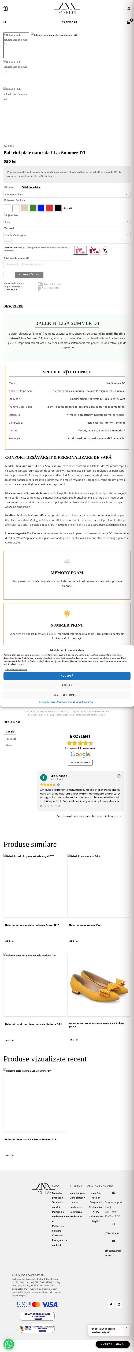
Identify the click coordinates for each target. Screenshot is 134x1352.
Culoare (9, 200)
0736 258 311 (11, 289)
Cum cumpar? (77, 1193)
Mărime (22, 187)
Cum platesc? (77, 1197)
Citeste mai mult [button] (50, 806)
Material (9, 228)
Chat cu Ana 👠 (114, 1344)
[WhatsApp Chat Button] (8, 1344)
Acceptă (67, 676)
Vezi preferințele (67, 695)
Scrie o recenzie (80, 762)
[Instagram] (119, 1304)
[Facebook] (111, 1304)
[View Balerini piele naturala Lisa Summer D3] (16, 45)
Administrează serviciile (16, 669)
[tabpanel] (80, 779)
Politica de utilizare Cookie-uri (53, 701)
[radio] (7, 208)
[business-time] (113, 1192)
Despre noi (96, 1202)
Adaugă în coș (29, 274)
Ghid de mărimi (31, 187)
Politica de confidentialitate (80, 701)
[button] (5, 22)
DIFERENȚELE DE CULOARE (17, 247)
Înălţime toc (11, 215)
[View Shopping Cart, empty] (127, 22)
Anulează (8, 241)
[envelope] (113, 1241)
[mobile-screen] (113, 1224)
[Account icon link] (129, 8)
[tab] (9, 731)
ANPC (96, 1212)
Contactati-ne (96, 1207)
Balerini (8, 146)
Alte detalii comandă (16, 258)
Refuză (67, 685)
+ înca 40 (67, 208)
